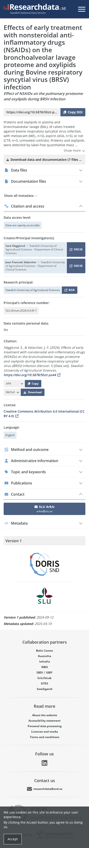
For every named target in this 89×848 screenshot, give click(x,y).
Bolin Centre (44, 651)
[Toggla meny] (81, 9)
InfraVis (44, 661)
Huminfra (44, 656)
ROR (70, 291)
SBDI (40, 672)
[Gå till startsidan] (34, 9)
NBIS (44, 667)
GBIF (49, 672)
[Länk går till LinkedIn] (44, 763)
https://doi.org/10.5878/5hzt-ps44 (30, 375)
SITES (44, 683)
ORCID (77, 250)
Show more (73, 150)
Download (35, 392)
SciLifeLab (44, 678)
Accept (13, 839)
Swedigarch (44, 689)
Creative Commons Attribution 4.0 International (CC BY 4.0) (44, 413)
